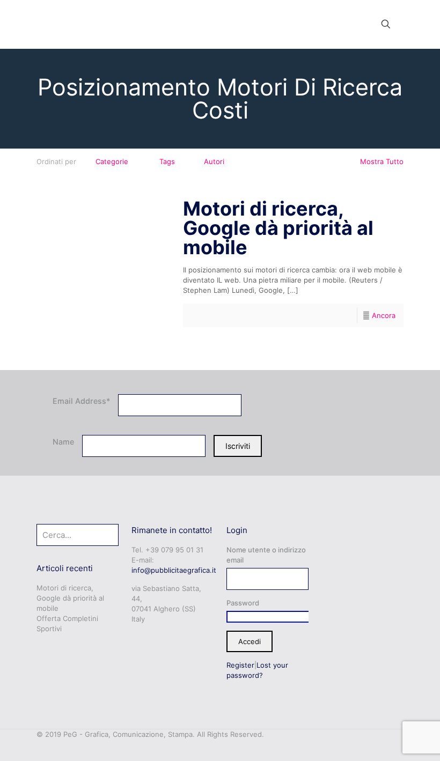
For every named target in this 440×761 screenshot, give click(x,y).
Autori (214, 161)
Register (240, 665)
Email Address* (81, 400)
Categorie (112, 161)
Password (242, 603)
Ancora (383, 315)
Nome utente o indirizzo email (266, 554)
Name (63, 441)
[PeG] (68, 24)
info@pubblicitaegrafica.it (173, 570)
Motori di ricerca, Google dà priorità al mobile (278, 228)
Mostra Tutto (382, 161)
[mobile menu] (348, 24)
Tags (167, 161)
